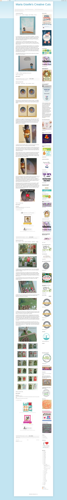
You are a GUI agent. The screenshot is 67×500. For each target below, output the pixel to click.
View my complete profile (45, 489)
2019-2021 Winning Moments (39, 9)
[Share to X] (31, 78)
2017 (43, 461)
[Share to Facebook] (32, 78)
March (44, 479)
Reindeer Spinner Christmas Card (25, 83)
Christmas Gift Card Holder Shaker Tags (27, 241)
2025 (43, 452)
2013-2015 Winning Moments (19, 9)
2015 (43, 463)
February (45, 480)
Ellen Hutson (44, 436)
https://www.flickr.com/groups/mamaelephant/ (27, 214)
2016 (43, 462)
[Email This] (29, 78)
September (45, 472)
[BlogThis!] (30, 78)
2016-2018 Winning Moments (29, 9)
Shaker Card (17, 437)
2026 (43, 451)
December (45, 464)
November (45, 470)
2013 (43, 483)
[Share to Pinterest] (33, 78)
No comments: (26, 78)
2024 (43, 453)
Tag (19, 437)
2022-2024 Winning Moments (19, 10)
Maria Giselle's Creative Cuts (33, 4)
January (45, 481)
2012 (43, 484)
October (45, 471)
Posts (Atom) (20, 441)
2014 (43, 482)
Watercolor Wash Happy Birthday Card (26, 14)
